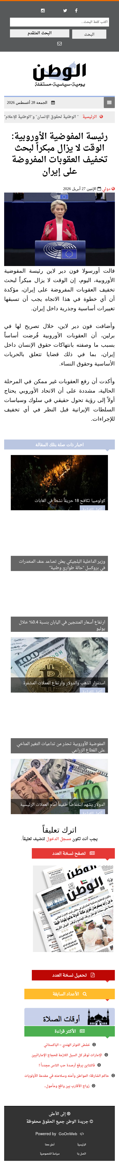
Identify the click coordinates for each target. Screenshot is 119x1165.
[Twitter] (65, 10)
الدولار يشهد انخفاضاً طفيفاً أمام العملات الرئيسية (62, 805)
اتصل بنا (81, 1153)
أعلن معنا (50, 1144)
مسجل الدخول (58, 839)
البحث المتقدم (40, 33)
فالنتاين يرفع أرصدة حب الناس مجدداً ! (67, 1066)
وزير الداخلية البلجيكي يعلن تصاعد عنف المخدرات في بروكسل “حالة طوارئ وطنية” (62, 565)
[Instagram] (43, 10)
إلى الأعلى (58, 1114)
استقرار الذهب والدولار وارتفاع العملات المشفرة (64, 683)
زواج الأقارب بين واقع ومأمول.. (66, 1086)
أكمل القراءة (92, 510)
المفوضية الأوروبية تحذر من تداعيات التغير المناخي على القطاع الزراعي (61, 747)
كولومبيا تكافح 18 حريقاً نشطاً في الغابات (70, 501)
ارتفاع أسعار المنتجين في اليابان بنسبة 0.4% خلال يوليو (62, 626)
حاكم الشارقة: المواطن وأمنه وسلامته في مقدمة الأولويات (66, 1076)
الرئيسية (99, 117)
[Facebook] (76, 10)
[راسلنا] (59, 43)
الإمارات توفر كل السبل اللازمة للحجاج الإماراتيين (67, 1055)
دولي (106, 189)
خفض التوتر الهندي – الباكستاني (67, 1045)
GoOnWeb (68, 1134)
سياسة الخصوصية (50, 1153)
